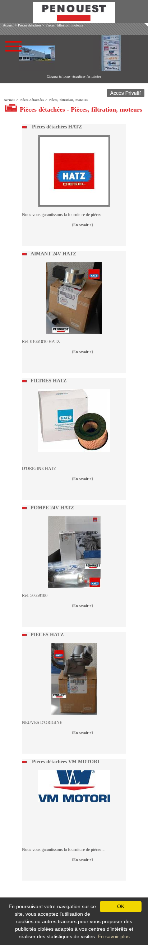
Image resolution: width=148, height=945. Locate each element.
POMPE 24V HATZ (52, 507)
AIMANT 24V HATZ (53, 253)
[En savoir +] (82, 225)
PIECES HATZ (47, 634)
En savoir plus (114, 936)
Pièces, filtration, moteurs (64, 25)
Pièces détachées (29, 25)
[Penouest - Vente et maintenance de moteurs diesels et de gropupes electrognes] (74, 21)
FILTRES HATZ (48, 380)
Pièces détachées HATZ (56, 126)
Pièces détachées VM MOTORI (65, 761)
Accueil (8, 25)
